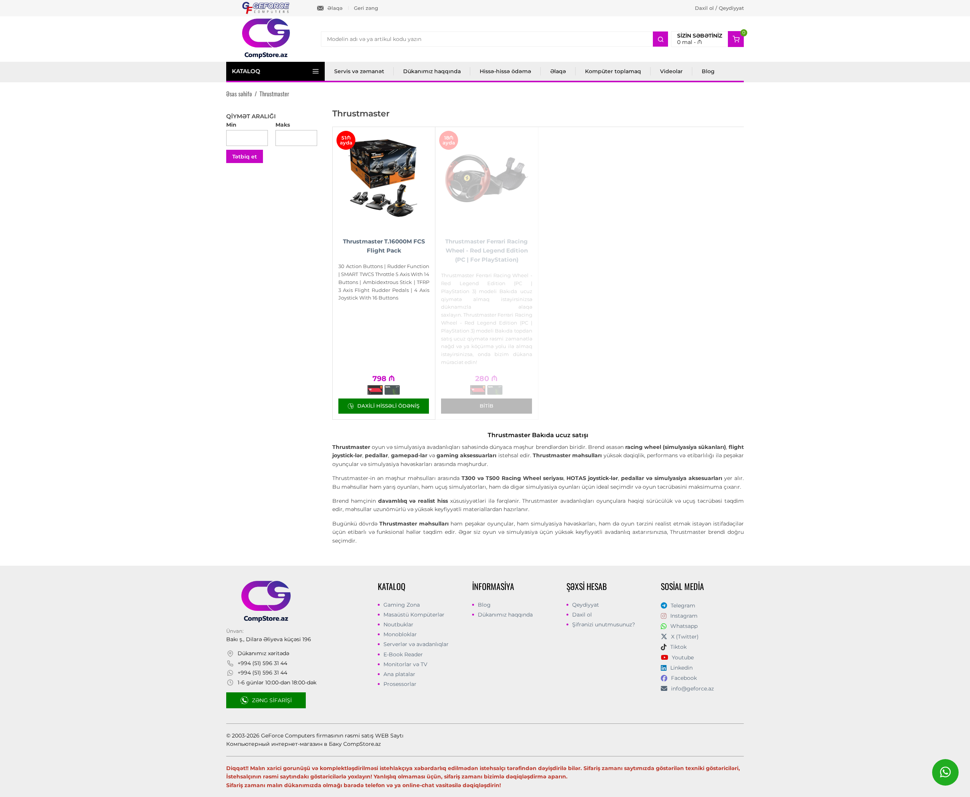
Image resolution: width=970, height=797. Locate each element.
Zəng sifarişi (272, 700)
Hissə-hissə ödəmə (505, 71)
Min (231, 124)
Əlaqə (335, 8)
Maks (282, 124)
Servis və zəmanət (359, 71)
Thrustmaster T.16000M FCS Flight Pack (384, 246)
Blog (708, 71)
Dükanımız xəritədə (263, 653)
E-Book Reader (403, 654)
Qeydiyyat (585, 604)
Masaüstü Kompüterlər (413, 614)
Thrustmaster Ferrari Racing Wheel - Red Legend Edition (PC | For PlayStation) (486, 250)
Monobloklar (400, 634)
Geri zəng (366, 8)
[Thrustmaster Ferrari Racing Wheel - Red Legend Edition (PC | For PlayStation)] (486, 178)
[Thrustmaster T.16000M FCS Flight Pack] (383, 178)
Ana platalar (399, 674)
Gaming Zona (401, 604)
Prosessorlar (399, 684)
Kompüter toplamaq (613, 71)
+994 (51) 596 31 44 (262, 663)
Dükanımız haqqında (432, 71)
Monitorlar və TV (405, 664)
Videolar (671, 71)
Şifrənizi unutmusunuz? (603, 624)
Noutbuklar (398, 624)
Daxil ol (582, 614)
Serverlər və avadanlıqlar (416, 644)
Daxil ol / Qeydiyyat (719, 8)
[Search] (660, 39)
